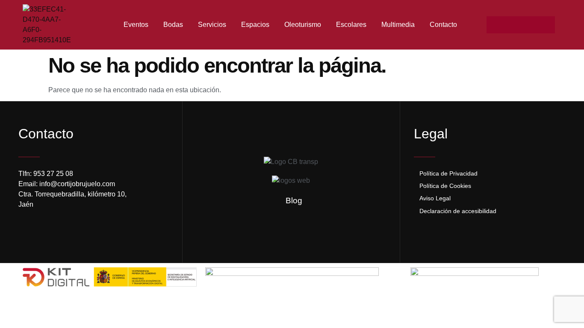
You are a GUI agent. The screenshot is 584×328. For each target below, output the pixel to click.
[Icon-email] (529, 24)
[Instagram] (512, 24)
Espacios (255, 24)
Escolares (351, 24)
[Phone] (546, 24)
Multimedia (398, 24)
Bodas (173, 24)
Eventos (136, 24)
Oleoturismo (302, 24)
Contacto (443, 24)
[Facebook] (495, 24)
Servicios (212, 24)
